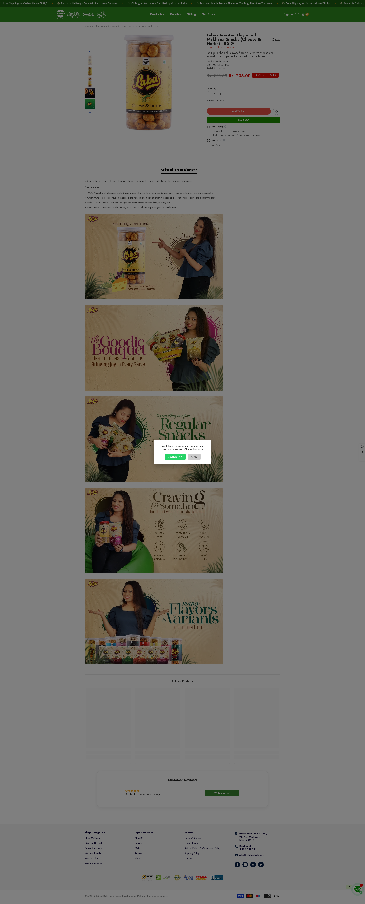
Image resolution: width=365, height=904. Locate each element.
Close (194, 457)
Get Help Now (175, 457)
